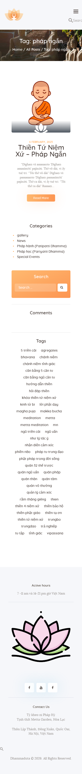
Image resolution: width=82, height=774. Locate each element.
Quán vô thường (39, 485)
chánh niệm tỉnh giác (39, 364)
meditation (32, 418)
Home (17, 49)
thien (54, 499)
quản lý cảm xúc (39, 492)
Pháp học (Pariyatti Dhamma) (41, 251)
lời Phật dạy (49, 404)
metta (50, 418)
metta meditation (34, 425)
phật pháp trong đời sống (39, 459)
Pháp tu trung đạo (49, 452)
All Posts (33, 49)
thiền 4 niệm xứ (27, 506)
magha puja (26, 411)
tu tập (19, 533)
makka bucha (51, 411)
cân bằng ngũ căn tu (39, 377)
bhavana (28, 357)
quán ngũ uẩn (28, 472)
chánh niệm (49, 357)
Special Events (28, 257)
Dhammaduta (20, 758)
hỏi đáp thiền (39, 391)
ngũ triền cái (30, 431)
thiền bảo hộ (53, 506)
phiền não (22, 452)
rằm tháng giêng (33, 499)
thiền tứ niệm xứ (30, 519)
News (21, 241)
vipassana (55, 533)
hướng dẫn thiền (39, 384)
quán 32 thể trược (39, 465)
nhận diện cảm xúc (39, 445)
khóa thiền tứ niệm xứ (39, 398)
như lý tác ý (39, 438)
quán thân (29, 479)
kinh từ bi (27, 404)
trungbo (54, 519)
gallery (22, 235)
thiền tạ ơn (53, 513)
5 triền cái (28, 350)
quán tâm (49, 479)
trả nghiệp (49, 526)
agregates (49, 350)
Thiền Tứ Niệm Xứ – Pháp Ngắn (41, 151)
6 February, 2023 (41, 142)
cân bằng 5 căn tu (39, 370)
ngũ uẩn (51, 431)
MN (55, 425)
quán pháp (52, 472)
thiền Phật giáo (28, 513)
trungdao (28, 526)
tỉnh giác (35, 533)
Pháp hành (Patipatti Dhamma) (42, 246)
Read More (41, 198)
